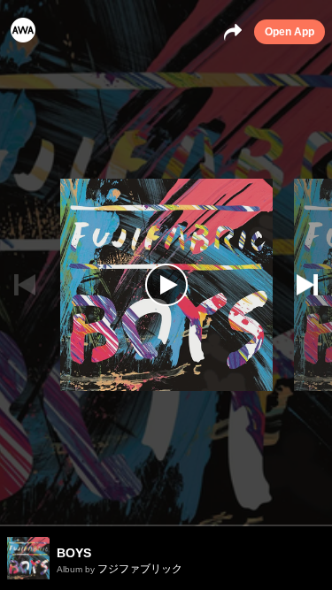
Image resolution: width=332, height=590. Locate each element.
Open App (289, 32)
